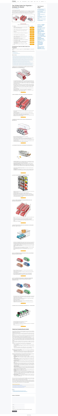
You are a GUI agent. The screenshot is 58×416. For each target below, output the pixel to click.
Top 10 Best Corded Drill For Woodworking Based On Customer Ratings (20, 391)
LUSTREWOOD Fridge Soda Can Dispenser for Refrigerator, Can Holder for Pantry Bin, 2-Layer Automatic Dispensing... (23, 59)
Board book (44, 27)
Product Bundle (42, 39)
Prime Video (39, 39)
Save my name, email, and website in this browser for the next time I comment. (22, 409)
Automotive (39, 26)
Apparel (43, 24)
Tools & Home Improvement (40, 44)
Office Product (43, 36)
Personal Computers (40, 38)
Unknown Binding (40, 46)
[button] (45, 1)
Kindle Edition (39, 33)
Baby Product (39, 27)
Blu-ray (42, 27)
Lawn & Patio (42, 1)
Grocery (28, 1)
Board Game (38, 28)
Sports (34, 1)
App (41, 24)
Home (18, 1)
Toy (39, 1)
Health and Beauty (40, 31)
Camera (40, 28)
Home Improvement (24, 1)
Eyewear (42, 29)
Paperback (39, 37)
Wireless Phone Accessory (41, 48)
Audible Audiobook (39, 25)
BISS (37, 1)
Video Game (39, 47)
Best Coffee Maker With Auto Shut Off (16, 53)
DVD (44, 28)
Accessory (38, 24)
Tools (20, 1)
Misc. (43, 34)
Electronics (39, 29)
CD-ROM (42, 28)
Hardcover (42, 30)
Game (43, 29)
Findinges (14, 1)
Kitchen (13, 389)
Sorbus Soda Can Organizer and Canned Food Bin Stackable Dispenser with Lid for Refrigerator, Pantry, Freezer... (22, 56)
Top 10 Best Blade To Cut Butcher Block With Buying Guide (19, 386)
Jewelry (40, 32)
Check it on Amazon (32, 27)
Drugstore (32, 1)
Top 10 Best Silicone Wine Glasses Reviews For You (18, 387)
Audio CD (43, 25)
